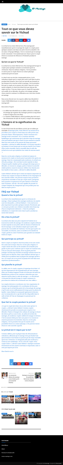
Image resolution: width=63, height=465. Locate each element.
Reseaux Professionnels (8, 452)
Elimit (3, 449)
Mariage (4, 24)
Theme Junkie (58, 463)
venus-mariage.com (7, 456)
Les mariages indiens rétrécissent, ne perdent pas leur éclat (21, 416)
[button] (3, 1)
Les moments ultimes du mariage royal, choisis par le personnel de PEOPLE (14, 379)
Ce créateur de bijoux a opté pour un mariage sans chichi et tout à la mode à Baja (34, 408)
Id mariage (47, 463)
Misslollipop (5, 445)
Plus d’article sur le (8, 351)
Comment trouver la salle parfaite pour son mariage (34, 395)
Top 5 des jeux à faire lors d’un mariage (21, 396)
